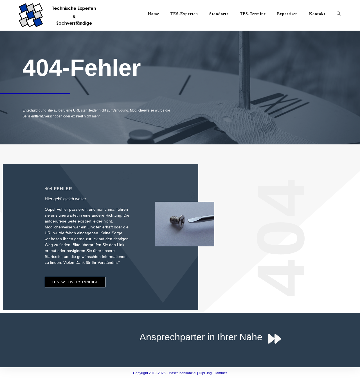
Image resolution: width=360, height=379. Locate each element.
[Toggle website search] (338, 14)
